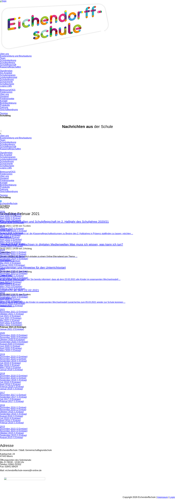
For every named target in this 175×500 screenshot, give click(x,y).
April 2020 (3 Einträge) (11, 348)
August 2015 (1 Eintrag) (11, 437)
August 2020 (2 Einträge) (12, 344)
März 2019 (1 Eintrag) (10, 367)
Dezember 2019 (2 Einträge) (13, 356)
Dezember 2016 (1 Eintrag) (13, 407)
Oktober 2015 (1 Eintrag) (12, 433)
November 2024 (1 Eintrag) (13, 254)
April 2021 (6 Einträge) (11, 322)
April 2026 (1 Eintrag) (10, 218)
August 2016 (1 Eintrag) (11, 416)
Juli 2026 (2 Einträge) (10, 214)
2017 (2, 392)
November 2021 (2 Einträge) (13, 312)
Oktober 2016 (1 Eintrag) (12, 412)
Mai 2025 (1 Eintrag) (10, 237)
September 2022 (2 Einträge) (14, 297)
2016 (2, 405)
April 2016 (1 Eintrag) (10, 420)
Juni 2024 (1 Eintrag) (10, 261)
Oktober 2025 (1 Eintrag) (12, 228)
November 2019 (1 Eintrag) (13, 359)
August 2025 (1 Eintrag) (11, 233)
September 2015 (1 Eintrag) (13, 435)
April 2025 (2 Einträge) (11, 239)
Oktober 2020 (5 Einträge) (12, 339)
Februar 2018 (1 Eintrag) (12, 386)
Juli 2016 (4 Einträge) (10, 418)
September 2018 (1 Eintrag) (13, 380)
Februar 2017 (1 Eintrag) (12, 401)
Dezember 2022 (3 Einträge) (13, 295)
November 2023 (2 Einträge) (13, 273)
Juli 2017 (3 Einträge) (10, 399)
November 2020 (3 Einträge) (13, 337)
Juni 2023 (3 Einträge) (10, 282)
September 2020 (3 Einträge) (14, 342)
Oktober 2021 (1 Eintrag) (12, 314)
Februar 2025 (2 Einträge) (12, 244)
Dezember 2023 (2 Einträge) (13, 271)
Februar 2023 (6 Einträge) (12, 289)
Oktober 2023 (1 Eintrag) (12, 275)
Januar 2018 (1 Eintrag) (11, 389)
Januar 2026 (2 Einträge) (12, 222)
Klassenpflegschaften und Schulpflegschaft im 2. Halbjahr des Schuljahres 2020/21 (54, 221)
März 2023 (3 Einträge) (11, 286)
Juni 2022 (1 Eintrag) (10, 299)
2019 (2, 354)
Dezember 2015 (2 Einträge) (13, 429)
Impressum (162, 497)
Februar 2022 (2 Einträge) (12, 303)
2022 (2, 292)
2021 (2, 309)
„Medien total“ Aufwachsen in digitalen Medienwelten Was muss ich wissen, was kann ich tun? (61, 244)
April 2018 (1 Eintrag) (10, 384)
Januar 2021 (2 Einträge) (12, 329)
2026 (2, 211)
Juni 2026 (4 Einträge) (10, 216)
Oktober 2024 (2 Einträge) (12, 256)
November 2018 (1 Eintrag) (13, 378)
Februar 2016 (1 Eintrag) (12, 423)
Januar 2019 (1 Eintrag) (11, 370)
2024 (2, 250)
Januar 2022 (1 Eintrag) (11, 306)
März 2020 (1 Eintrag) (10, 350)
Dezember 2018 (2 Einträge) (13, 376)
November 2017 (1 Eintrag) (13, 395)
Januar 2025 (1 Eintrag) (11, 246)
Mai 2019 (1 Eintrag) (10, 365)
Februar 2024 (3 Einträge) (12, 265)
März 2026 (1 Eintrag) (10, 220)
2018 (2, 373)
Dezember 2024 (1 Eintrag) (13, 252)
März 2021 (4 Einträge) (11, 325)
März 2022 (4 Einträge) (11, 301)
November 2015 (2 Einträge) (13, 431)
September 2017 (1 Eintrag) (13, 397)
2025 (2, 226)
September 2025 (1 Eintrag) (13, 231)
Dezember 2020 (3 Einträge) (13, 335)
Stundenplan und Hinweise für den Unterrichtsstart (33, 267)
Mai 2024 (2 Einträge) (10, 263)
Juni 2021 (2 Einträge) (10, 318)
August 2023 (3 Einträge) (12, 280)
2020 (2, 333)
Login (172, 497)
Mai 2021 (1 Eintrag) (10, 320)
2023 (2, 269)
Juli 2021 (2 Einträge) (10, 316)
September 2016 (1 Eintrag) (13, 414)
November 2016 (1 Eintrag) (13, 409)
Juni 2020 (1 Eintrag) (10, 346)
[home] (54, 51)
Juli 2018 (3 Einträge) (10, 382)
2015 (2, 426)
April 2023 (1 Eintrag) (10, 284)
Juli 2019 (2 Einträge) (10, 363)
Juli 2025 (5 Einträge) (10, 235)
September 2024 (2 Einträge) (14, 259)
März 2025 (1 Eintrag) (10, 242)
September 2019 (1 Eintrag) (13, 361)
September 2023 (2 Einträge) (14, 278)
